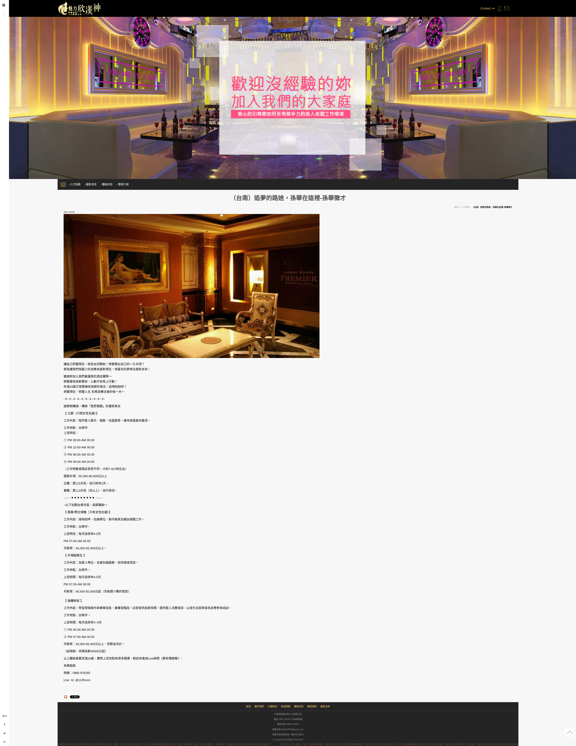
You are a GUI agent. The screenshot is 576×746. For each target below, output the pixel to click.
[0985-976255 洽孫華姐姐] (499, 8)
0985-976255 (292, 724)
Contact (486, 8)
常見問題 (285, 706)
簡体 (4, 716)
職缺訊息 (299, 706)
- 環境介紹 (122, 184)
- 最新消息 (90, 184)
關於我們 (259, 706)
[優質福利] (288, 96)
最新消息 (325, 706)
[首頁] (79, 8)
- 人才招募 (74, 184)
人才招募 (465, 207)
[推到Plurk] (65, 696)
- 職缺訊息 (106, 184)
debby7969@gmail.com (292, 729)
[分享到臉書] (4, 724)
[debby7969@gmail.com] (506, 8)
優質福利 (312, 706)
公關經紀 (272, 706)
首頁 (456, 207)
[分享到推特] (4, 733)
